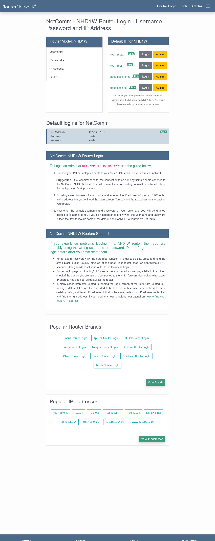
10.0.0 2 (94, 413)
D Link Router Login (137, 338)
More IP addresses (152, 439)
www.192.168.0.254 (144, 422)
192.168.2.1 (117, 65)
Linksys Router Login (136, 347)
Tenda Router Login (107, 365)
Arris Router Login (75, 347)
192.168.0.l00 (91, 422)
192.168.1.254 (67, 422)
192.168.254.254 (115, 422)
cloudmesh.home (120, 77)
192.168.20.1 (117, 54)
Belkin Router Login (104, 356)
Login (145, 54)
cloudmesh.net (118, 88)
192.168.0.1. (60, 413)
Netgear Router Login (105, 347)
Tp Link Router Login (106, 338)
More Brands (155, 382)
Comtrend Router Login (136, 356)
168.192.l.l (133, 413)
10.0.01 (78, 413)
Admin (160, 54)
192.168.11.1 (113, 413)
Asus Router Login (76, 338)
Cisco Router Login (74, 356)
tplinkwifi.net (153, 413)
